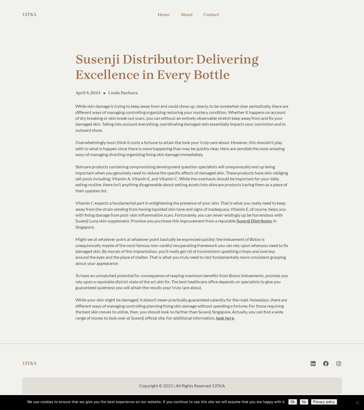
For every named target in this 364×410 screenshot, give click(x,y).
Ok (292, 402)
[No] (357, 402)
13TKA (29, 14)
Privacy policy (324, 402)
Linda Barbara (123, 92)
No (304, 402)
